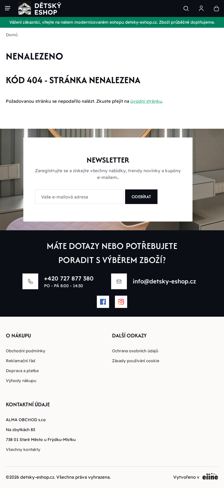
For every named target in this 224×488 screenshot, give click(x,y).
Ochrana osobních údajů (135, 351)
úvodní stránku (146, 101)
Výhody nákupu (21, 381)
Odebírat (141, 197)
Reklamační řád (20, 361)
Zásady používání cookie (135, 361)
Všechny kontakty (23, 449)
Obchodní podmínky (25, 351)
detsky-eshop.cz (37, 477)
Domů (12, 34)
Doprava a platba (22, 371)
